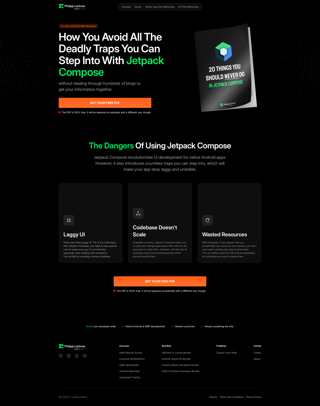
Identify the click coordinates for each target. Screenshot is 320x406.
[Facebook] (77, 356)
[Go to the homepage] (72, 347)
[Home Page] (72, 6)
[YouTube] (85, 356)
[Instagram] (69, 356)
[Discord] (61, 356)
